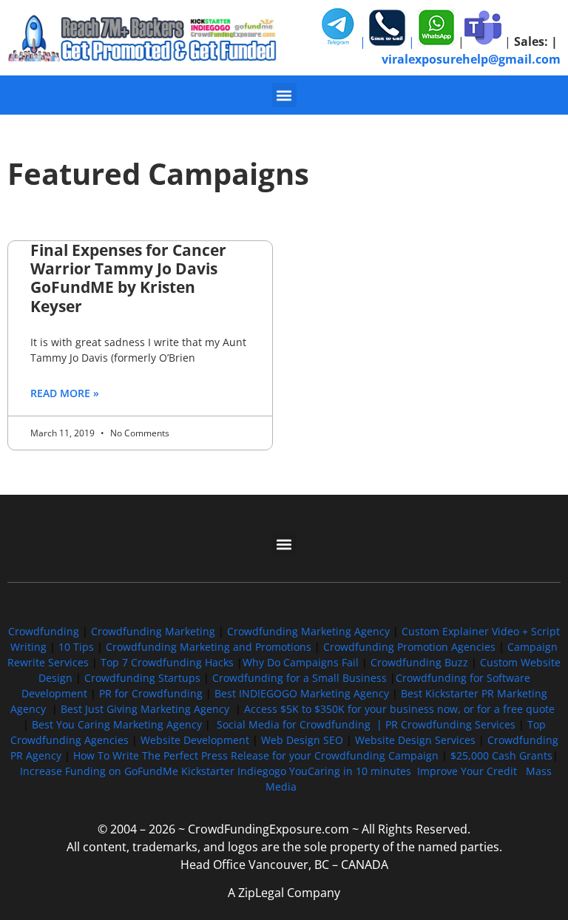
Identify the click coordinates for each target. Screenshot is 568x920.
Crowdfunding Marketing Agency (308, 631)
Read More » (64, 393)
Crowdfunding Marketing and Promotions (208, 647)
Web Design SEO (302, 740)
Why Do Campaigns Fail (301, 662)
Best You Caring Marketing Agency (117, 724)
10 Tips (76, 647)
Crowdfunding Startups (142, 678)
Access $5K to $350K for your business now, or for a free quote (399, 709)
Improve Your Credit (468, 771)
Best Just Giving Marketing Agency (145, 709)
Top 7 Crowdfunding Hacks (167, 662)
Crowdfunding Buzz (419, 662)
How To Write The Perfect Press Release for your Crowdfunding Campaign (256, 755)
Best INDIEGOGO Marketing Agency (301, 693)
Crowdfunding (43, 631)
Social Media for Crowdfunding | (301, 724)
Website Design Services (415, 740)
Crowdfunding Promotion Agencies (409, 647)
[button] (284, 95)
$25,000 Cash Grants (501, 755)
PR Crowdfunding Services (450, 724)
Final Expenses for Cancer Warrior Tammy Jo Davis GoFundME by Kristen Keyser (128, 278)
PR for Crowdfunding (151, 693)
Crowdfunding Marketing (154, 631)
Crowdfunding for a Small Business (299, 678)
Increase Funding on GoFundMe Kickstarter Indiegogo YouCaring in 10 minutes (215, 771)
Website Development (195, 740)
